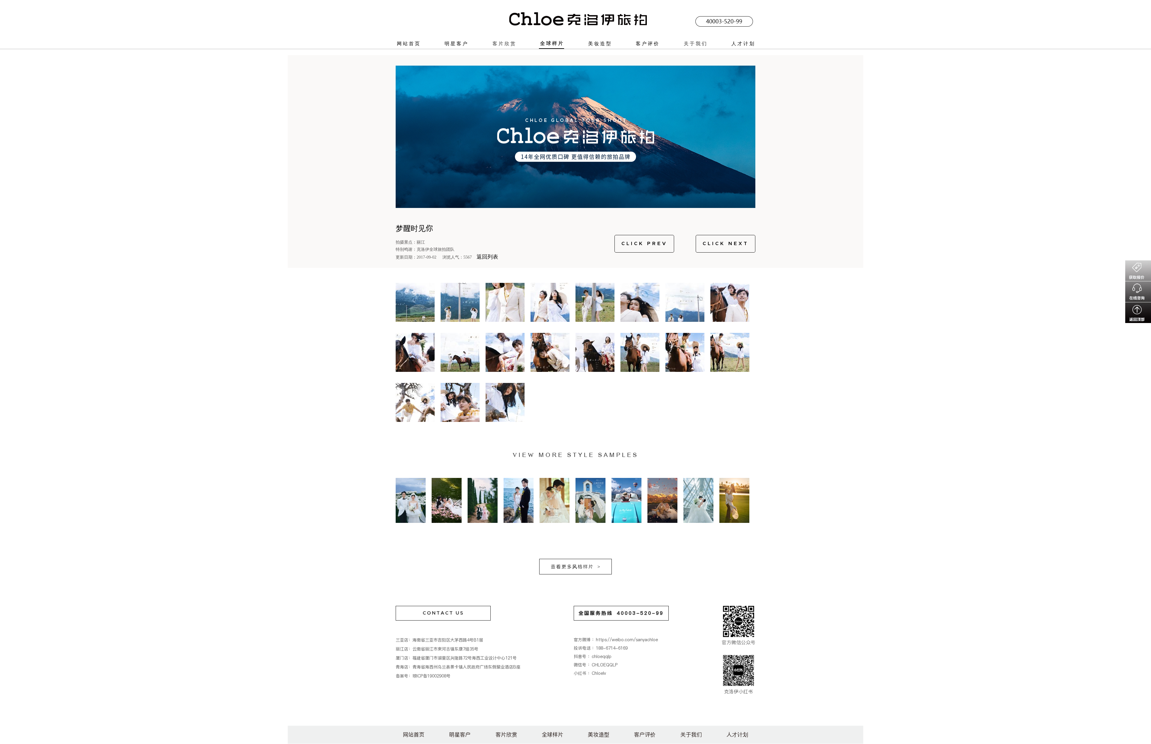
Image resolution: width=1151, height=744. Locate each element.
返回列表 (487, 257)
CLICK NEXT (726, 243)
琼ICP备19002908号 (431, 676)
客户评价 (648, 43)
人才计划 (743, 43)
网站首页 (409, 43)
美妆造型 (600, 43)
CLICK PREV (644, 243)
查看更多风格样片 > (576, 566)
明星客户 (456, 43)
